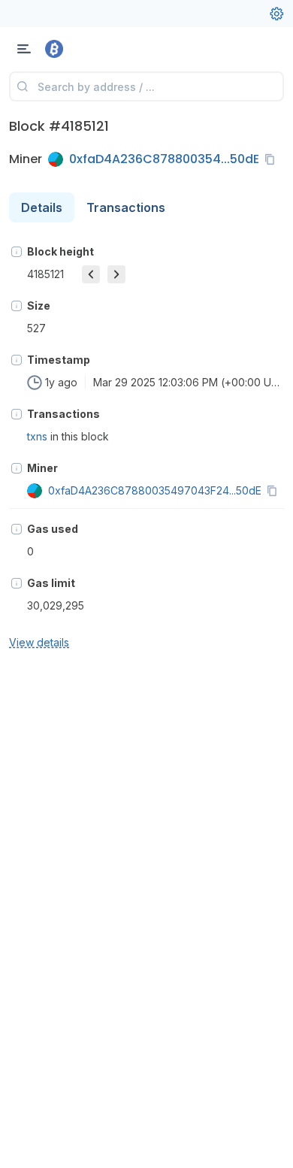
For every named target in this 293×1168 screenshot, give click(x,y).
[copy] (272, 159)
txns (37, 436)
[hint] (16, 251)
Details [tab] (41, 207)
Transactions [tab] (125, 207)
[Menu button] (24, 49)
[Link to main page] (90, 49)
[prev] (91, 274)
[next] (116, 274)
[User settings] (276, 13)
